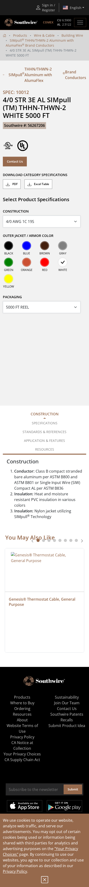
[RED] (44, 262)
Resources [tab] (44, 449)
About (22, 720)
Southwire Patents (66, 714)
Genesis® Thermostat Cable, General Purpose (42, 602)
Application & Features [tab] (44, 440)
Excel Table (41, 184)
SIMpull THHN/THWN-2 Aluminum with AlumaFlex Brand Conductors (47, 75)
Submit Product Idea (66, 725)
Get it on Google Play (64, 806)
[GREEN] (8, 262)
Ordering (22, 708)
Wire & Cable (44, 35)
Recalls (67, 720)
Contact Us (15, 161)
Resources (22, 714)
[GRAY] (62, 245)
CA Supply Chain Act (22, 759)
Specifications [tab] (44, 423)
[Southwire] (21, 22)
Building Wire (72, 35)
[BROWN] (44, 245)
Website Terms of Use (22, 728)
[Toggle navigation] (80, 22)
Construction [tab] (45, 414)
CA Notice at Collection (22, 745)
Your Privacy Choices (22, 754)
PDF (15, 184)
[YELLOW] (8, 278)
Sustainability (67, 697)
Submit (73, 789)
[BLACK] (8, 245)
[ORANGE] (26, 262)
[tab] (38, 540)
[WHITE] (62, 262)
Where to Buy (22, 702)
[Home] (4, 35)
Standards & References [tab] (44, 432)
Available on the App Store (24, 806)
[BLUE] (26, 245)
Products (20, 35)
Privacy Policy (15, 871)
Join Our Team (67, 702)
